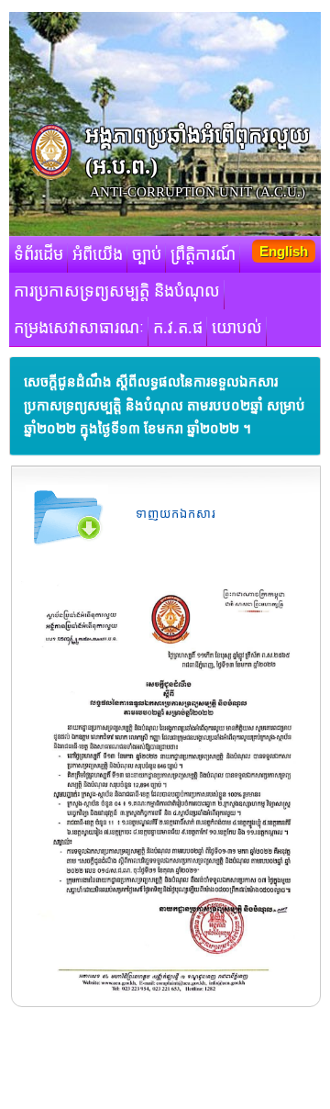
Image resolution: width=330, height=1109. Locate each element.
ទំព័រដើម (38, 254)
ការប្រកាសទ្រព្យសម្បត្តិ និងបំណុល (117, 291)
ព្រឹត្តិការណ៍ (203, 254)
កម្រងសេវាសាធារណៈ (79, 328)
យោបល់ (237, 328)
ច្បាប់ (146, 254)
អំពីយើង (97, 254)
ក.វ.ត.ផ (178, 328)
